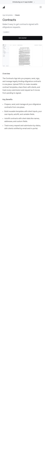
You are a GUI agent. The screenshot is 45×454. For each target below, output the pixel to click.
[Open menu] (40, 7)
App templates (8, 15)
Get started (22, 38)
